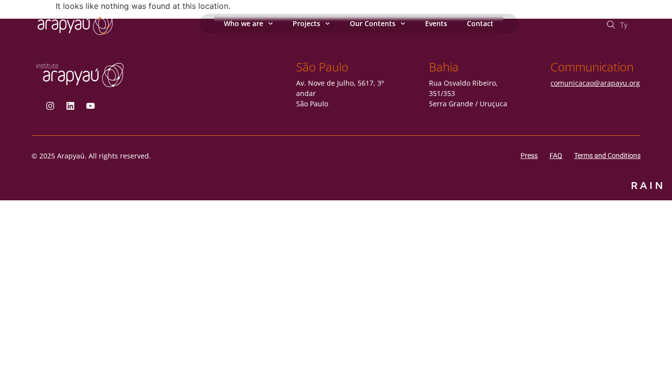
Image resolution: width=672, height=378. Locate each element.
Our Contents (373, 23)
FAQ (556, 155)
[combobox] (622, 24)
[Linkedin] (70, 106)
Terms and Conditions (607, 155)
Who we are (243, 23)
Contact (480, 23)
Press (529, 155)
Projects (306, 23)
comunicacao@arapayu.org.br (599, 83)
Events (436, 23)
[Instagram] (50, 106)
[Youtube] (90, 106)
